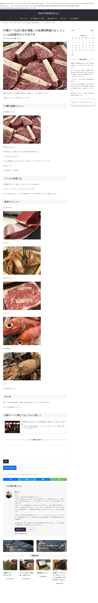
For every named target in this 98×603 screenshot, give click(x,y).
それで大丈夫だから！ (49, 13)
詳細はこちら (20, 529)
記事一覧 (31, 529)
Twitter (17, 533)
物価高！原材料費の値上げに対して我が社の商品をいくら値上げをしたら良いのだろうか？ (82, 65)
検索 (92, 30)
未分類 (18, 38)
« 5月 (72, 55)
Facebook (24, 533)
